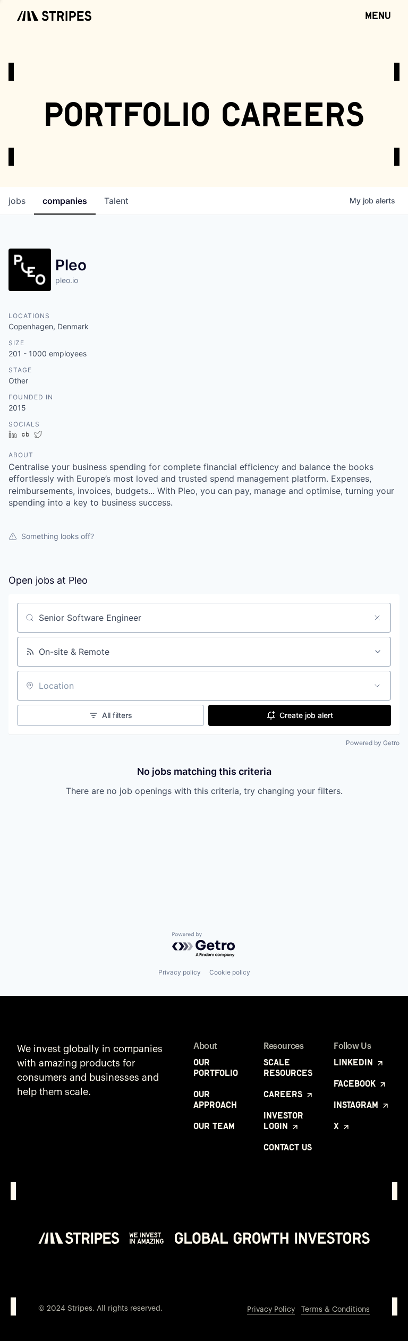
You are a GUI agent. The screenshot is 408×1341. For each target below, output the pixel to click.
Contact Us (288, 1147)
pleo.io (66, 280)
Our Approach (215, 1099)
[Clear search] (377, 617)
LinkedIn (355, 1062)
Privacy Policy (271, 1309)
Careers (284, 1094)
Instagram (357, 1104)
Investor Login (283, 1120)
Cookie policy (229, 972)
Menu (378, 15)
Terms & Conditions (335, 1309)
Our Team (214, 1126)
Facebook (356, 1083)
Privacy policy (179, 972)
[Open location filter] (377, 685)
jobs (17, 200)
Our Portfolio (215, 1067)
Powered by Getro (373, 743)
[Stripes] (54, 16)
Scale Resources (288, 1067)
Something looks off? (57, 536)
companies (64, 200)
